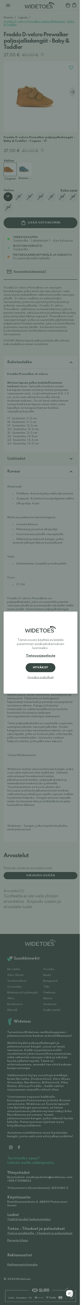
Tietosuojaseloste (40, 655)
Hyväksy (40, 667)
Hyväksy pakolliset (40, 677)
